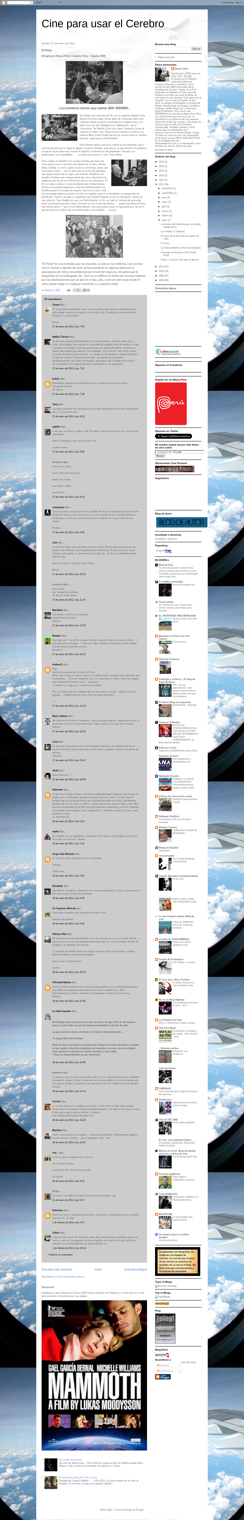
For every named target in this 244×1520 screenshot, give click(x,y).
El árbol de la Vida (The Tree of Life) (78, 1477)
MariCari (57, 1130)
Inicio (98, 1269)
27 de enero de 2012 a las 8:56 (68, 451)
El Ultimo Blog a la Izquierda (175, 702)
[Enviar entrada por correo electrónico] (68, 290)
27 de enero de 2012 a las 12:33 (69, 625)
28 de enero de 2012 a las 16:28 (69, 1120)
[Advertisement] (197, 319)
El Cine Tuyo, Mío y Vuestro (174, 979)
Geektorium (165, 1099)
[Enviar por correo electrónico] (74, 290)
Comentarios (166, 1371)
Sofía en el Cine (167, 747)
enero (165, 220)
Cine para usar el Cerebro (103, 24)
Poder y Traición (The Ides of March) (180, 259)
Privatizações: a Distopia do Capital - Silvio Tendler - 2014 (185, 1034)
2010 (162, 271)
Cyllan (55, 1232)
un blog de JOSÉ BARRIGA (174, 939)
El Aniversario (179, 642)
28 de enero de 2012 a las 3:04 (68, 875)
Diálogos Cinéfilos (169, 816)
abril (164, 206)
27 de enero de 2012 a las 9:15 (68, 497)
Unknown (57, 789)
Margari (56, 635)
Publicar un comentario (61, 1254)
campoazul (58, 507)
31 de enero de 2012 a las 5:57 (68, 1200)
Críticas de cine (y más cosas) (175, 796)
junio (164, 197)
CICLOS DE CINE (168, 1119)
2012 (162, 184)
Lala (54, 542)
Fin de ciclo (178, 879)
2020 (162, 161)
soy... (55, 1152)
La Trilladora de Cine (170, 1020)
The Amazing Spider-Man (185, 1156)
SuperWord (164, 850)
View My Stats (188, 1362)
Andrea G (57, 664)
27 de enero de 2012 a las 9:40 (68, 532)
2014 (162, 175)
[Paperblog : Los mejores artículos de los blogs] (164, 553)
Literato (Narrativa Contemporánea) (178, 876)
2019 (162, 166)
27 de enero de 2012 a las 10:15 (69, 574)
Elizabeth (57, 886)
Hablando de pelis (169, 776)
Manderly (57, 610)
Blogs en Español (168, 847)
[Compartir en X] (81, 290)
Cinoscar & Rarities (169, 722)
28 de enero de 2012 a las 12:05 (69, 1001)
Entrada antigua (135, 1269)
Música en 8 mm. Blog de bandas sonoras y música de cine (177, 1152)
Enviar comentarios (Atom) (70, 1276)
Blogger (140, 1509)
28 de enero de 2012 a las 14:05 (69, 1062)
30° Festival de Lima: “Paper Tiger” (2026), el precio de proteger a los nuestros (176, 608)
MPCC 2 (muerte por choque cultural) (177, 1023)
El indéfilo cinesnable (171, 581)
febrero (166, 215)
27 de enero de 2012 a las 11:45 (68, 599)
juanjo (55, 378)
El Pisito (165, 243)
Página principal (166, 57)
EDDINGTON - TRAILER (184, 705)
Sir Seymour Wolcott (63, 908)
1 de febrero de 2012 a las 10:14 (69, 1248)
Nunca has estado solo (184, 584)
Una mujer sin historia (70, 1459)
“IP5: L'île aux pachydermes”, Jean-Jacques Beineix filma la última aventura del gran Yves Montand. (184, 691)
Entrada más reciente (57, 1269)
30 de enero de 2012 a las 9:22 (68, 1181)
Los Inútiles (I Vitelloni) (173, 231)
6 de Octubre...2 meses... (184, 962)
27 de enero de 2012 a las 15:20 (69, 731)
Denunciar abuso (165, 288)
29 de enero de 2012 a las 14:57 (69, 1142)
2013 (162, 180)
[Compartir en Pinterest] (88, 290)
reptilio (56, 426)
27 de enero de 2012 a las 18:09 (69, 779)
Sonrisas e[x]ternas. (170, 1174)
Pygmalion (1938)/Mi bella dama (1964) (178, 750)
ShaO (55, 770)
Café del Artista (167, 1068)
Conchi (56, 1101)
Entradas (164, 1365)
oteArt (55, 831)
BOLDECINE (165, 1214)
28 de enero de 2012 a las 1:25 (68, 843)
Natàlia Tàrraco (60, 336)
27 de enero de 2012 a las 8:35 (68, 416)
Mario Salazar (60, 716)
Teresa (55, 304)
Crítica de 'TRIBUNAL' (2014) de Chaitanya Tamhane (183, 925)
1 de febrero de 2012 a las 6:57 (68, 1222)
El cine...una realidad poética (175, 1140)
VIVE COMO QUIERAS (184, 1122)
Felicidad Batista (61, 982)
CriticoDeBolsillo (168, 1194)
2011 (162, 266)
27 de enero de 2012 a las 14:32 (69, 654)
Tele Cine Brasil (167, 1028)
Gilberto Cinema (168, 827)
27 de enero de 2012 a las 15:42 (69, 760)
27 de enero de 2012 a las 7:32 (68, 368)
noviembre (167, 188)
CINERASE (165, 1088)
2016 (162, 170)
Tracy (55, 404)
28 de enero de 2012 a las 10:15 (69, 972)
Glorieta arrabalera (168, 1240)
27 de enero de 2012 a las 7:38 (68, 394)
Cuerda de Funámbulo (171, 959)
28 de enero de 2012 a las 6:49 (68, 923)
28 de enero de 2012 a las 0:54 (68, 821)
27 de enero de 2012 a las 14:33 (69, 705)
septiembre (168, 193)
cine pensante (166, 855)
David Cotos (181, 68)
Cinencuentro (166, 602)
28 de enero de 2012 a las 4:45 (68, 898)
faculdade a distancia (166, 538)
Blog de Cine (166, 565)
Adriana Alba (59, 934)
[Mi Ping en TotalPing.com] (165, 1343)
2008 (162, 280)
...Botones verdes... (169, 1048)
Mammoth (48, 1287)
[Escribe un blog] (78, 290)
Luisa (55, 741)
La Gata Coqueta (61, 1011)
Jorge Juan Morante (63, 854)
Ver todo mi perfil (164, 149)
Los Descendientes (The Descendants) (181, 247)
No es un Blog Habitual (171, 999)
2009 (162, 275)
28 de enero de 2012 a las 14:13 (69, 1091)
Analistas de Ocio (168, 756)
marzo (165, 211)
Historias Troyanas (169, 659)
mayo (165, 202)
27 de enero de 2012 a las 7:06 (68, 326)
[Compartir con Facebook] (85, 290)
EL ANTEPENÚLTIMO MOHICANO (177, 615)
